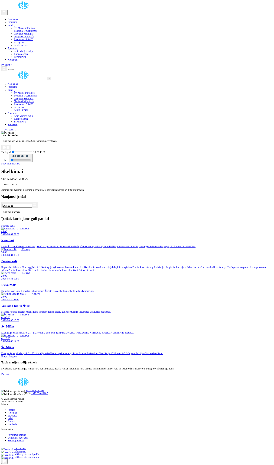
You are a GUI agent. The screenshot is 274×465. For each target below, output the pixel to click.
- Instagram (20, 451)
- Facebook (20, 448)
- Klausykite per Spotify (26, 454)
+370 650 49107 (39, 393)
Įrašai (11, 25)
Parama (11, 421)
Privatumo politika (17, 434)
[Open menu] (4, 12)
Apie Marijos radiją (23, 51)
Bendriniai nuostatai (18, 437)
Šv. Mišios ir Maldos (24, 28)
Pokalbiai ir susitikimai (25, 30)
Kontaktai (12, 59)
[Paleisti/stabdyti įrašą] (6, 147)
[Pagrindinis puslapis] (24, 8)
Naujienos (13, 19)
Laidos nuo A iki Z (23, 39)
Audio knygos (21, 45)
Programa (12, 22)
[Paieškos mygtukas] (4, 69)
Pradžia (11, 409)
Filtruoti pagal (8, 225)
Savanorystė (20, 56)
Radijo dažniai (21, 54)
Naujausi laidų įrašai (24, 36)
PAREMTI (6, 65)
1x (4, 160)
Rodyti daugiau (9, 356)
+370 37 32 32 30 (35, 390)
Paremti (5, 374)
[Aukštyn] (4, 461)
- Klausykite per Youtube (27, 457)
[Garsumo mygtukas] (21, 158)
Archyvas (19, 42)
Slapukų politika (16, 440)
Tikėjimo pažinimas (23, 33)
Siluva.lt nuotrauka (10, 163)
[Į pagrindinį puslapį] (24, 78)
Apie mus (13, 48)
